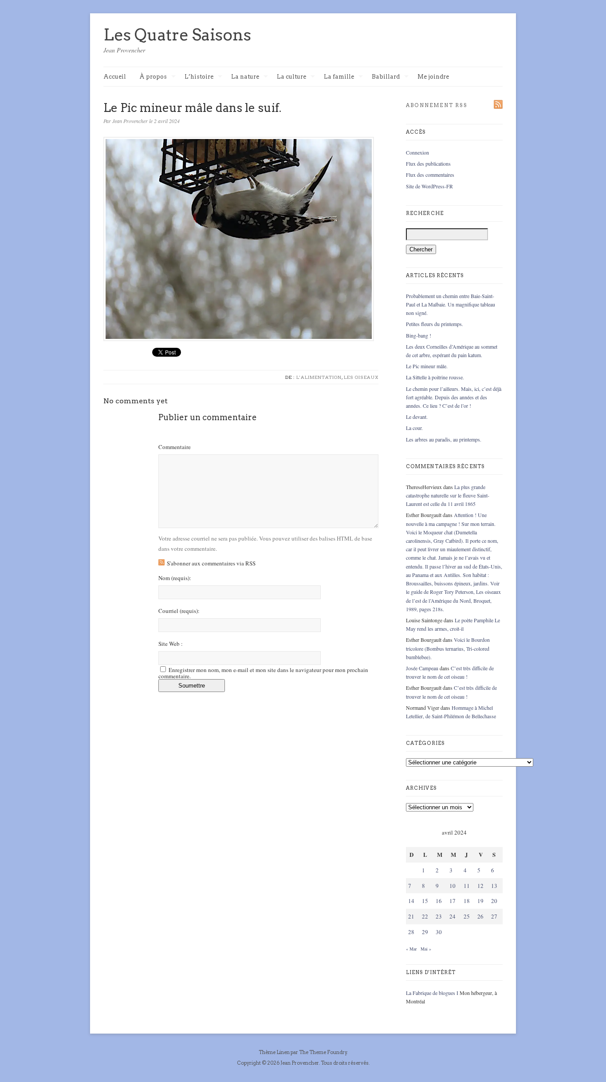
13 (494, 886)
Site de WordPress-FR (429, 186)
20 (494, 901)
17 (452, 901)
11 (467, 886)
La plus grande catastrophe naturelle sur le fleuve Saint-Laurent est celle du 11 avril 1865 (447, 495)
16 (439, 901)
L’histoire (199, 77)
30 (439, 932)
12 (480, 886)
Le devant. (417, 416)
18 (467, 901)
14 (411, 901)
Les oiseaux (361, 377)
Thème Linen (275, 1052)
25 (467, 916)
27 (494, 916)
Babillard (386, 77)
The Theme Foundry (323, 1052)
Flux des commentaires (430, 174)
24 (452, 916)
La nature (245, 77)
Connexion (417, 152)
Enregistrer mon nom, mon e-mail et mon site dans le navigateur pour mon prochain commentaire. (263, 673)
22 (425, 916)
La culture (291, 77)
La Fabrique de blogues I (432, 992)
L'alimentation (319, 377)
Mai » (426, 949)
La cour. (414, 427)
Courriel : (179, 611)
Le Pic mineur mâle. (427, 366)
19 (480, 901)
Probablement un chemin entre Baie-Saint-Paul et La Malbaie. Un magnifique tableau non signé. (450, 304)
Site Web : (170, 644)
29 (425, 932)
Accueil (114, 76)
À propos (153, 77)
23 (439, 916)
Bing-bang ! (418, 335)
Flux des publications (428, 163)
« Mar (411, 949)
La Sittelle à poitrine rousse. (435, 377)
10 (452, 886)
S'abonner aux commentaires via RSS (211, 563)
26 (480, 916)
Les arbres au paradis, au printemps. (443, 439)
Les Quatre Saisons (177, 34)
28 (411, 932)
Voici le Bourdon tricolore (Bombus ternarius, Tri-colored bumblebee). (448, 648)
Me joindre (433, 76)
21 (411, 916)
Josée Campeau (422, 668)
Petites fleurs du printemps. (434, 323)
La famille (339, 77)
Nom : (174, 578)
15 (425, 901)
